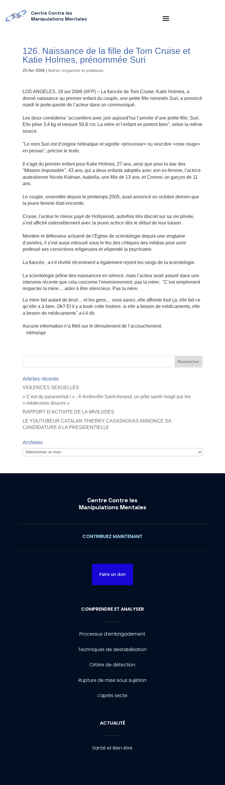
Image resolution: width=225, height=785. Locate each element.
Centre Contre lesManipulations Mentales (112, 503)
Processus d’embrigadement (112, 634)
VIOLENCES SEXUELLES (51, 387)
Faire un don (112, 574)
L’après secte (112, 695)
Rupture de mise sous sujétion (112, 680)
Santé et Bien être (112, 748)
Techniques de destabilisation (112, 649)
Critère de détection (112, 664)
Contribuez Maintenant (112, 536)
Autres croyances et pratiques (75, 70)
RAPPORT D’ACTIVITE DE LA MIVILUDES (68, 411)
